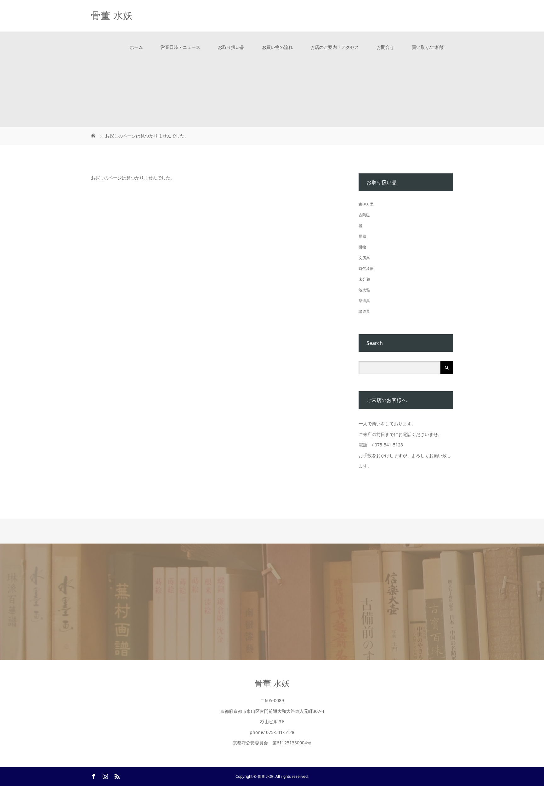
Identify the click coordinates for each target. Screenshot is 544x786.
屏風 (362, 236)
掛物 (362, 247)
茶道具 (364, 300)
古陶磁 (364, 215)
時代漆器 (366, 268)
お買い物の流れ (277, 47)
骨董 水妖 (112, 15)
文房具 (364, 257)
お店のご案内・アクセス (334, 47)
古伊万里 (366, 204)
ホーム (136, 47)
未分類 (364, 279)
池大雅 (364, 290)
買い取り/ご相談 (428, 47)
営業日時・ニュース (180, 47)
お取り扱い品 (231, 47)
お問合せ (385, 47)
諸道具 (364, 311)
